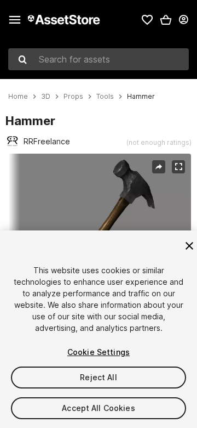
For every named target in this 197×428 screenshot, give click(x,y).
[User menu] (183, 19)
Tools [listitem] (105, 96)
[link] (147, 19)
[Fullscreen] (178, 166)
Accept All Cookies (98, 408)
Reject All (98, 377)
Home (18, 96)
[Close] (189, 246)
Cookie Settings (98, 352)
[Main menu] (15, 20)
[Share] (158, 166)
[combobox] (98, 59)
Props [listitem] (73, 96)
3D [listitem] (45, 96)
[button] (165, 19)
